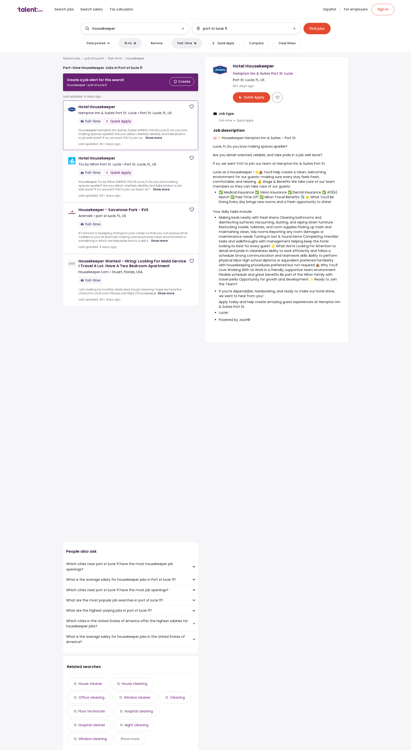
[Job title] (131, 28)
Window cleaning (92, 738)
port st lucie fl (94, 58)
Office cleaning (91, 697)
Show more (153, 138)
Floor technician (91, 711)
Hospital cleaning (139, 711)
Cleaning (177, 697)
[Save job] (191, 107)
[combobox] (134, 28)
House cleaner (90, 683)
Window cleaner (137, 697)
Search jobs (71, 58)
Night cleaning (136, 725)
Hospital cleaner (91, 725)
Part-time (115, 58)
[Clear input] (183, 28)
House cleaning (134, 683)
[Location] (242, 28)
